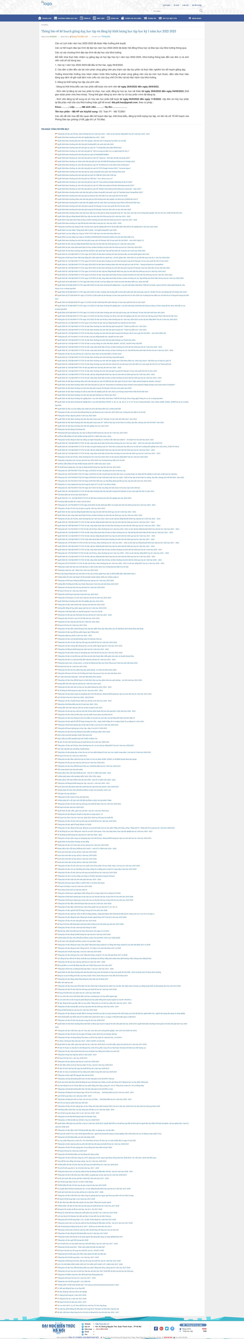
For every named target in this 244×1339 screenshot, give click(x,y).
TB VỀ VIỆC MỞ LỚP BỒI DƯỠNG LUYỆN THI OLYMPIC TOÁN (79, 941)
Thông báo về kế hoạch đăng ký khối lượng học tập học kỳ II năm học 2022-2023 (85, 581)
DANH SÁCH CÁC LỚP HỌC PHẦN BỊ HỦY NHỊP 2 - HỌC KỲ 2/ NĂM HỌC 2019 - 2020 (86, 849)
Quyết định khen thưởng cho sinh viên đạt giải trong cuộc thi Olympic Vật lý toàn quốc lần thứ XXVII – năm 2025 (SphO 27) (100, 241)
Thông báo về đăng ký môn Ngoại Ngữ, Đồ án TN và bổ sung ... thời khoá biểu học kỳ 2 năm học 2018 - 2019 (95, 1093)
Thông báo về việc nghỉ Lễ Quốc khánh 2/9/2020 (74, 825)
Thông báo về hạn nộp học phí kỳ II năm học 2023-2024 (76, 416)
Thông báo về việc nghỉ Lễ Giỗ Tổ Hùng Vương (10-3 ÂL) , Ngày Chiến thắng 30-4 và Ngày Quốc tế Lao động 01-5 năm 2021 (100, 721)
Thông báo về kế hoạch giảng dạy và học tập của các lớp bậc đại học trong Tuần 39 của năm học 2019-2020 (95, 897)
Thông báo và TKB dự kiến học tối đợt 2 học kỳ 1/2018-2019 (78, 1120)
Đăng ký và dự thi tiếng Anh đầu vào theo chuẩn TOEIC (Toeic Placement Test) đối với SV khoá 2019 (92, 976)
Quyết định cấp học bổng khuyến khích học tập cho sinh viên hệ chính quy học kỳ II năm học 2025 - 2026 (93, 216)
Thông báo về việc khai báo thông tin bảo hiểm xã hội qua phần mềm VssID (83, 732)
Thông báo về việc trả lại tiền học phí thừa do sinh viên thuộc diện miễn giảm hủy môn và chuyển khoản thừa (95, 656)
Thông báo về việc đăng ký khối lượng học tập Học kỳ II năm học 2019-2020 (84, 935)
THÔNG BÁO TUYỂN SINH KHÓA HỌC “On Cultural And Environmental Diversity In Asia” (88, 1285)
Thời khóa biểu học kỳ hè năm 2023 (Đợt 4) (72, 495)
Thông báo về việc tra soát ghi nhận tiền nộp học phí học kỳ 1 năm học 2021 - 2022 (86, 660)
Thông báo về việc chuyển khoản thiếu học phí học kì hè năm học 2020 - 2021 (84, 701)
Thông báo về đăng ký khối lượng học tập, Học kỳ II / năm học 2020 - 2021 (83, 783)
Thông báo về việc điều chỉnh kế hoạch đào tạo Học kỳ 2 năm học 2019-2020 (84, 904)
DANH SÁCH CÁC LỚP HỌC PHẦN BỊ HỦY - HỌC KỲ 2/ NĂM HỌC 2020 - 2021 (84, 773)
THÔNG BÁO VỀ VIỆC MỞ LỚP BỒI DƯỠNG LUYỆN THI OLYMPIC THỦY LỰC (84, 790)
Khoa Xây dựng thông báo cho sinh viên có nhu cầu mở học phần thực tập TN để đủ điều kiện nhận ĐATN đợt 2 (96, 574)
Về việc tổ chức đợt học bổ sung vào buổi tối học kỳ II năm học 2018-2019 (83, 1068)
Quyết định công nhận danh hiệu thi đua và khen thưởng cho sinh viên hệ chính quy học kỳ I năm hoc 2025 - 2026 (97, 220)
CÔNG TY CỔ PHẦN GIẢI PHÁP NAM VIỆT (83, 1337)
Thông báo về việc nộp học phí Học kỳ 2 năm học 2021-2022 (78, 622)
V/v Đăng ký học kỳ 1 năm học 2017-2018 (71, 1299)
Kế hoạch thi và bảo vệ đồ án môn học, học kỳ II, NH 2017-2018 (79, 1209)
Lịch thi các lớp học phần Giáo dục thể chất (72, 1103)
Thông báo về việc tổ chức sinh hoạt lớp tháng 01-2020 (76, 928)
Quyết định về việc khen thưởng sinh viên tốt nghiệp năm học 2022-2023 (83, 426)
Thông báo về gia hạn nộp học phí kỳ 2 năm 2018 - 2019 (76, 1055)
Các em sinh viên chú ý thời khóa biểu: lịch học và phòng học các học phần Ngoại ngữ (87, 996)
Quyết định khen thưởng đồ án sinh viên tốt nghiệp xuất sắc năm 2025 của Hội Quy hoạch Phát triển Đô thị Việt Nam (98, 203)
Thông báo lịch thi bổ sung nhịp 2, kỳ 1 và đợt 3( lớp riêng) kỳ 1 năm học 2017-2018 (86, 1220)
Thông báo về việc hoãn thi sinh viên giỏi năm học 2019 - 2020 (79, 880)
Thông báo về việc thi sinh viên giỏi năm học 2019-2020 (76, 921)
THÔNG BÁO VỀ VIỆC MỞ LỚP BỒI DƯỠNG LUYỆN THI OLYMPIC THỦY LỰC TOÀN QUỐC (88, 938)
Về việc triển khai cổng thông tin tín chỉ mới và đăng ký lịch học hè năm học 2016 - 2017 (88, 1312)
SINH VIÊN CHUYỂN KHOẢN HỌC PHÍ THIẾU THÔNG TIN (77, 739)
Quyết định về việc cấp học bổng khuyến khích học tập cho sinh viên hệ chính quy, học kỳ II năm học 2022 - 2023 (96, 512)
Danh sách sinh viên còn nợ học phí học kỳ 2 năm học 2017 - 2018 (80, 1192)
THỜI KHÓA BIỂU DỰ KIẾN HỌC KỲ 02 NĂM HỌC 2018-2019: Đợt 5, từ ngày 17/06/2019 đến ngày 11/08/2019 (96, 1017)
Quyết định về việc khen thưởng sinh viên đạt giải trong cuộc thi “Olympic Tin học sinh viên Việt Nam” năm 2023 (97, 419)
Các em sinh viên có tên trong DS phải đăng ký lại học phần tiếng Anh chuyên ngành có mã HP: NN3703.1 (94, 1000)
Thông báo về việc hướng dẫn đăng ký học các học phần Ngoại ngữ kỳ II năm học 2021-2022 (89, 646)
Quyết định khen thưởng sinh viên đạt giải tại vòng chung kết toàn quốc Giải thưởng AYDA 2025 (91, 172)
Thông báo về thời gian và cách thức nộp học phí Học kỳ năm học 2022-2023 (84, 598)
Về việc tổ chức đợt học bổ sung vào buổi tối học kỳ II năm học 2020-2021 (83, 742)
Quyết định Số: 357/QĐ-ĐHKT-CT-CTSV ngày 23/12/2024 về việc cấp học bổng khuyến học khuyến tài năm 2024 (96, 323)
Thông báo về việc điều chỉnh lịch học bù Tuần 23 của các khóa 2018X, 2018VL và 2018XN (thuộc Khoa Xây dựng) (97, 759)
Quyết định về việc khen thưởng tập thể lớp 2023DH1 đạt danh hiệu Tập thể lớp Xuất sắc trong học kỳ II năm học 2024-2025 (101, 251)
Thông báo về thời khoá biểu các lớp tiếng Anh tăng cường (78, 1154)
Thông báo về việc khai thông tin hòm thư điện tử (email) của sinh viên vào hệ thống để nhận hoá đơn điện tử (96, 718)
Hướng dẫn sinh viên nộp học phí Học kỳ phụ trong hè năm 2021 (79, 708)
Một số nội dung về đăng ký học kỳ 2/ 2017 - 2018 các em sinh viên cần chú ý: (84, 1227)
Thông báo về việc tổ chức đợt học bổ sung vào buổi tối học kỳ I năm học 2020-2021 (86, 821)
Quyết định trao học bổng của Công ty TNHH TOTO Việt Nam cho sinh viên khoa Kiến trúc (88, 234)
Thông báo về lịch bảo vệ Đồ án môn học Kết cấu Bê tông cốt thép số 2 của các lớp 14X (87, 1230)
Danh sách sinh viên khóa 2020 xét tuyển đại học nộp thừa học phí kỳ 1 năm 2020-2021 (88, 787)
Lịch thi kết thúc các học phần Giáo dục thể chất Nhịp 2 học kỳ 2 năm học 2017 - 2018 (87, 1244)
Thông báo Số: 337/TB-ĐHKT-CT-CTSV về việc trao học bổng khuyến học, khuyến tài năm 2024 (90, 337)
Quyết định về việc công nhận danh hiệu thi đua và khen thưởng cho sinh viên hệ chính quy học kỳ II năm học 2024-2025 (99, 247)
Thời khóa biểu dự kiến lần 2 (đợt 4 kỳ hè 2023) (73, 502)
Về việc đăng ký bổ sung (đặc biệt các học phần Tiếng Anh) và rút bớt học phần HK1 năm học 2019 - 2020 (94, 1003)
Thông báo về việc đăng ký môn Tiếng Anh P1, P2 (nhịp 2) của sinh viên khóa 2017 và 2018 (89, 948)
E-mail (176, 5)
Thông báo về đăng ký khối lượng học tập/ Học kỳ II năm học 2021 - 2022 (83, 649)
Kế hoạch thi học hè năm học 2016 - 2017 (71, 1302)
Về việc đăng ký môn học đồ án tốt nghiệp (72, 1292)
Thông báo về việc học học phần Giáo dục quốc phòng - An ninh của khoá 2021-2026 (86, 670)
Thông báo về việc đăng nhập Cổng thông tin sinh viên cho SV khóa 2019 (82, 979)
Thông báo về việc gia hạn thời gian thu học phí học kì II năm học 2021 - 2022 (84, 615)
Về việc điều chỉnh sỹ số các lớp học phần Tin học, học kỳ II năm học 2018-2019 (85, 1065)
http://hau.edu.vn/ (102, 1324)
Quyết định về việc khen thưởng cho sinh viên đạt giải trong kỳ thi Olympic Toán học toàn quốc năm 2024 (94, 388)
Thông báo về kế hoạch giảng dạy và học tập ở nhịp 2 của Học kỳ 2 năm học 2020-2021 (87, 725)
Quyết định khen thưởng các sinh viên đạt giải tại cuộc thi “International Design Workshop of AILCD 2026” (94, 182)
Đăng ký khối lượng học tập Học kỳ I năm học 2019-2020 (77, 1010)
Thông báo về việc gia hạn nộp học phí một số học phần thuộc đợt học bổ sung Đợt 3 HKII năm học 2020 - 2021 (96, 711)
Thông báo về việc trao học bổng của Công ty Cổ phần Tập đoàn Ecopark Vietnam (86, 876)
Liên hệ (185, 5)
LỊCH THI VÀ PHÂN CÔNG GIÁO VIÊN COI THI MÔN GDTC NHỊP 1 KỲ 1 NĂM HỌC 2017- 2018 (90, 1264)
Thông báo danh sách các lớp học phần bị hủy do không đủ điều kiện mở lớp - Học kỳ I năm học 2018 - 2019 (95, 1172)
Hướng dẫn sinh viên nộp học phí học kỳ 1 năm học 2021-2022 (79, 684)
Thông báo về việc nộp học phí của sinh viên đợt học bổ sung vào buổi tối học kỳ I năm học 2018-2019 (93, 1144)
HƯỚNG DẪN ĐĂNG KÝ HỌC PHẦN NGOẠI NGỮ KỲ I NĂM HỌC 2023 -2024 (83, 464)
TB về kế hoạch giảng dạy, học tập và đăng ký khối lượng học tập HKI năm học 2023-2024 (88, 467)
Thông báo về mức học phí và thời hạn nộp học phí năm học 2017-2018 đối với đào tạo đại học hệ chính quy (95, 1271)
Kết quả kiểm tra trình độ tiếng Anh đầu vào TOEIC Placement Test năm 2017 (84, 965)
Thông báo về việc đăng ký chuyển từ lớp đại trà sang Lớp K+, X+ (80, 814)
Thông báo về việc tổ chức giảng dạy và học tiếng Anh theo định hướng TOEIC (84, 1148)
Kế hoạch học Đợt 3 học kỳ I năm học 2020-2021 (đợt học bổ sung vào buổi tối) (85, 818)
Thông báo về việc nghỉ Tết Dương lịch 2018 (72, 1240)
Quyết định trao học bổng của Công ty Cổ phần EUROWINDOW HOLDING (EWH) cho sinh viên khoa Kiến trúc (95, 237)
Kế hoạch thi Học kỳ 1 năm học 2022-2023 (72, 591)
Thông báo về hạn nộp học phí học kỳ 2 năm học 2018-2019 (78, 1062)
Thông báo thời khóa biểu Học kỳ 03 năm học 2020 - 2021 (77, 704)
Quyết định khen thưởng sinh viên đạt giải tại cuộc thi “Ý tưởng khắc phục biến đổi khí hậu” (89, 148)
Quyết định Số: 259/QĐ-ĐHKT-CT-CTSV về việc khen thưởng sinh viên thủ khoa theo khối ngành (90, 357)
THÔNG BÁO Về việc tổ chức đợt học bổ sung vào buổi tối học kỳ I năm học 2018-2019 (87, 1165)
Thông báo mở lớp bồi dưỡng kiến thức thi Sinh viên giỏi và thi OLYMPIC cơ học (85, 1089)
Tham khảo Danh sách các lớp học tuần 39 (72, 890)
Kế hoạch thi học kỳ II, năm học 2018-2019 (72, 1058)
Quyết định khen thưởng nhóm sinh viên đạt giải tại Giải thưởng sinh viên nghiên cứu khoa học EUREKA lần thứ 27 (97, 199)
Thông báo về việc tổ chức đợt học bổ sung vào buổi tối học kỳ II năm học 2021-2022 (87, 642)
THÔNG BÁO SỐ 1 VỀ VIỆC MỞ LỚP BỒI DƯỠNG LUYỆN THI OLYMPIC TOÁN (84, 801)
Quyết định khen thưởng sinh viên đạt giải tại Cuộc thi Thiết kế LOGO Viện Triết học (86, 175)
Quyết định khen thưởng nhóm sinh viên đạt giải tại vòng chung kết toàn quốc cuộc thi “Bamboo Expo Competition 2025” (100, 192)
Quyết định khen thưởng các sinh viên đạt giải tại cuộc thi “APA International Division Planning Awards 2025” (95, 186)
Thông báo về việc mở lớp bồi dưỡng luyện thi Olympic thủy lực (79, 639)
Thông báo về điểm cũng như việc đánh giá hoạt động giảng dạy (80, 1275)
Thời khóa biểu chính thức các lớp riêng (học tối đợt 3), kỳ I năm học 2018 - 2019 (85, 1110)
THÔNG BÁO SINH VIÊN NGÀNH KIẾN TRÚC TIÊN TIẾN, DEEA (79, 776)
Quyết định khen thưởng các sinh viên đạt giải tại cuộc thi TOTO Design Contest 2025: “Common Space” (94, 168)
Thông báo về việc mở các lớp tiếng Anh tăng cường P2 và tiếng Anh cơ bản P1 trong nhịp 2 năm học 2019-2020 (96, 869)
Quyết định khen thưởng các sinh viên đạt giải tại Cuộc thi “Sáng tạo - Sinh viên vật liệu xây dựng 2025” (93, 158)
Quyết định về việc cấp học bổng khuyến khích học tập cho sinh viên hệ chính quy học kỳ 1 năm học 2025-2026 (96, 244)
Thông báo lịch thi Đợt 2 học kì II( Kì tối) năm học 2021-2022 (78, 618)
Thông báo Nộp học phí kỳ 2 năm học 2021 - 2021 (74, 636)
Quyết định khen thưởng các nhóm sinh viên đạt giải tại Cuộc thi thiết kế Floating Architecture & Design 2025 (96, 161)
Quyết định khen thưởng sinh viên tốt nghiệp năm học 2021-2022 (80, 601)
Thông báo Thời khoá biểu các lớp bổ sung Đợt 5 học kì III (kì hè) (79, 612)
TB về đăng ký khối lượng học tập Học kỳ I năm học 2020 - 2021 (79, 835)
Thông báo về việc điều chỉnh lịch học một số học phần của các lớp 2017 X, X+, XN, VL (87, 907)
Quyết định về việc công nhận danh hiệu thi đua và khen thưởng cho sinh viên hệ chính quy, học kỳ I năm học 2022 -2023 (99, 515)
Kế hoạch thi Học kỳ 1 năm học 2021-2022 (72, 667)
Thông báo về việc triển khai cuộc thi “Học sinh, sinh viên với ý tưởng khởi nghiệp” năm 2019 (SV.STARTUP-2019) (97, 1031)
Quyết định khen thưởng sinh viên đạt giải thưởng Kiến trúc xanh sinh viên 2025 (85, 144)
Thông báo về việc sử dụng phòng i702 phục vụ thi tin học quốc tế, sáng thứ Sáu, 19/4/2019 (89, 1038)
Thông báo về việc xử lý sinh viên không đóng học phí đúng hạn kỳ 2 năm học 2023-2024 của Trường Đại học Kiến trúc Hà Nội (101, 412)
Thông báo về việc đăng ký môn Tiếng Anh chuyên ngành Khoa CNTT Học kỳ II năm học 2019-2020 (91, 917)
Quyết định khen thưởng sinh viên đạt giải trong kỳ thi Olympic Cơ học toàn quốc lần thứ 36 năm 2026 (93, 206)
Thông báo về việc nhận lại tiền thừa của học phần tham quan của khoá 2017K (84, 715)
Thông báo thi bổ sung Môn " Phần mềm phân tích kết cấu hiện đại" (81, 1247)
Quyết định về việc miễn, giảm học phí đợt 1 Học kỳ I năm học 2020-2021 (83, 811)
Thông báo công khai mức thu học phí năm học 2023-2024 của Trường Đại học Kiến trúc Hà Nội (90, 460)
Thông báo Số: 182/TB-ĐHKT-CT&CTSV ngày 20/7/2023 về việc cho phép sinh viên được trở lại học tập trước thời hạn (98, 488)
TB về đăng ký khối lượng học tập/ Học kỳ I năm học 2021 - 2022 (80, 691)
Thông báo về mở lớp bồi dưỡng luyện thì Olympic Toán (76, 1117)
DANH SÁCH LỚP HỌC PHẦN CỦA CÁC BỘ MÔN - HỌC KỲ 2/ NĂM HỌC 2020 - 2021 (86, 780)
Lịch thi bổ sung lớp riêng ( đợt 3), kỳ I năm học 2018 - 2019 (78, 1113)
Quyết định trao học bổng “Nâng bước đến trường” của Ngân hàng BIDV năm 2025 (87, 230)
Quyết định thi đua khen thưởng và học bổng (73, 842)
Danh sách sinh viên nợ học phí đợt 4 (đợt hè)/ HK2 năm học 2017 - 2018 (83, 1178)
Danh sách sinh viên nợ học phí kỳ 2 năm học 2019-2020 (77, 852)
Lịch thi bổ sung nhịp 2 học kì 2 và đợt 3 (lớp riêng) (75, 1182)
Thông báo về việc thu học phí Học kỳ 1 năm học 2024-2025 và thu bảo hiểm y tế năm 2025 (89, 354)
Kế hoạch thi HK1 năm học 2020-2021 (70, 807)
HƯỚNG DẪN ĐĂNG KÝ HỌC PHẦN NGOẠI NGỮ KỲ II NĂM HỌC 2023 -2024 (84, 436)
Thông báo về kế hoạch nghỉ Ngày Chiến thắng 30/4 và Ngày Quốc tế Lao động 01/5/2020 (89, 893)
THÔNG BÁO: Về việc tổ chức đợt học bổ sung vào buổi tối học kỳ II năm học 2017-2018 (88, 1206)
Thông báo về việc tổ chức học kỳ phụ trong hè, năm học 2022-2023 (81, 508)
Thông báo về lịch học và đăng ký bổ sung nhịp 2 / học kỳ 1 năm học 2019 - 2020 (85, 969)
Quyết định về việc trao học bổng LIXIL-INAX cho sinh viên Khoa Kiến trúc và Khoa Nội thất (89, 409)
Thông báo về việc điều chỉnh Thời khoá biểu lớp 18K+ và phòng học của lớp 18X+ (86, 1130)
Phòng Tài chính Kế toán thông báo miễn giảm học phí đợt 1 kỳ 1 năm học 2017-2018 (87, 1213)
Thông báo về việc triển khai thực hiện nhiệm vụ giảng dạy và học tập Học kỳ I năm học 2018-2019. (92, 1175)
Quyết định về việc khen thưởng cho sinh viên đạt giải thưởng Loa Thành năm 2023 (86, 395)
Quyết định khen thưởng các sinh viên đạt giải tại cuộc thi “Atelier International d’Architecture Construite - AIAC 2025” (99, 189)
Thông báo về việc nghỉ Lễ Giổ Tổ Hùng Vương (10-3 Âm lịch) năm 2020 (82, 910)
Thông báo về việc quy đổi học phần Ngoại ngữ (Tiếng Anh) (78, 632)
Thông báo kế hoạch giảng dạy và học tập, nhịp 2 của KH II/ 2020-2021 (82, 728)
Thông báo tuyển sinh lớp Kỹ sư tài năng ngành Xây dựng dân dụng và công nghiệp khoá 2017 (90, 1237)
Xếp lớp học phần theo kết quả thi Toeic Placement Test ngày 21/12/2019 (83, 931)
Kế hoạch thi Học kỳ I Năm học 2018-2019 (72, 1151)
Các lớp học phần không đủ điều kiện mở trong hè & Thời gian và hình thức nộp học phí (88, 1309)
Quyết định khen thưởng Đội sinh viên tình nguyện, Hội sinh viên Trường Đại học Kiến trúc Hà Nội (91, 141)
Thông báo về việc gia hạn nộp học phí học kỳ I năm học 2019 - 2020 (81, 962)
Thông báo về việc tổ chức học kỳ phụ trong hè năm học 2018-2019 (81, 1020)
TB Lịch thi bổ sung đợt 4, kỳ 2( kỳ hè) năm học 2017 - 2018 (78, 1168)
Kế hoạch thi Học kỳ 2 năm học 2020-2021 (72, 756)
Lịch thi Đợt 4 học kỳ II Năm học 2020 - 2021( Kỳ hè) (75, 697)
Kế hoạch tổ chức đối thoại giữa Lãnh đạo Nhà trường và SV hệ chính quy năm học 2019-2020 (90, 924)
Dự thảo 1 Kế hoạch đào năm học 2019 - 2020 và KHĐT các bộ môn (81, 1041)
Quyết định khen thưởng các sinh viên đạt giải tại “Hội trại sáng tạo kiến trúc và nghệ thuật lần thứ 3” (93, 151)
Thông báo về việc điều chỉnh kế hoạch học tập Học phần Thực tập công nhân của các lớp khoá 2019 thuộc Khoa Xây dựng (100, 629)
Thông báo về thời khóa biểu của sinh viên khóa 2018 (76, 1137)
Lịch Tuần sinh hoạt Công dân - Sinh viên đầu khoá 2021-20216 (79, 677)
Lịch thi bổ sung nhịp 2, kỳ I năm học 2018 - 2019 (74, 1096)
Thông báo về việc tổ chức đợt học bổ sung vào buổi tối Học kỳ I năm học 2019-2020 (87, 989)
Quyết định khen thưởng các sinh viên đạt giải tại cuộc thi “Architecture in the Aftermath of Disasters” (93, 165)
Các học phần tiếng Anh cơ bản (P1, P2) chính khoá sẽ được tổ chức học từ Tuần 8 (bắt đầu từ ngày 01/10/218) (96, 1141)
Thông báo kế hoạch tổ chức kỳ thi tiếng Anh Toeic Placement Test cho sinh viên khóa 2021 (89, 673)
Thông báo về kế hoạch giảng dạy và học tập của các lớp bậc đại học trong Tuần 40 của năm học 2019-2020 (95, 900)
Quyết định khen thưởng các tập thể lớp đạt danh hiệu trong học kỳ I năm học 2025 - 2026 (89, 223)
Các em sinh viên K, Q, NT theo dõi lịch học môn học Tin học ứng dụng (81, 1306)
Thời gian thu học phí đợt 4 (67, 794)
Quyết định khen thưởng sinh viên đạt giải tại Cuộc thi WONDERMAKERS (83, 155)
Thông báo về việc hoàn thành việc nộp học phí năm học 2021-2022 (81, 605)
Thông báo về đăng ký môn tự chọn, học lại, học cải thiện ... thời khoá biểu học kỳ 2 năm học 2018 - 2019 (94, 1099)
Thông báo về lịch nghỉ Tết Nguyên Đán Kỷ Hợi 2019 (75, 1075)
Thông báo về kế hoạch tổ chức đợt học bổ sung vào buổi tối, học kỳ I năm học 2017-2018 (88, 1261)
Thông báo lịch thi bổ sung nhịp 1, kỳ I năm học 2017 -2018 (78, 1257)
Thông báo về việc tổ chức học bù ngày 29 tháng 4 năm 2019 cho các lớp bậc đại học (87, 1034)
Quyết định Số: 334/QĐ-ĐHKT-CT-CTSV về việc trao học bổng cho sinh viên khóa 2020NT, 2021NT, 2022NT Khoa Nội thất (99, 344)
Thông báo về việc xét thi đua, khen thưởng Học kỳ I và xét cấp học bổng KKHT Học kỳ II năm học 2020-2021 (95, 746)
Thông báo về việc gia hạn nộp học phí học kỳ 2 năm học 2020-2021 (81, 763)
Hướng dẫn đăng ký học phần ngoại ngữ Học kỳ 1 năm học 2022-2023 (81, 608)
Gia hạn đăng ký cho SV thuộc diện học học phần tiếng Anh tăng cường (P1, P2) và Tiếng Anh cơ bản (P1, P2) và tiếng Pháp (100, 1086)
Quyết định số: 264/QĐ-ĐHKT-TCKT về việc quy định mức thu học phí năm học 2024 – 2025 (89, 368)
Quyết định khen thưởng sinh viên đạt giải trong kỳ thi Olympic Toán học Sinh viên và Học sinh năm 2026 (94, 210)
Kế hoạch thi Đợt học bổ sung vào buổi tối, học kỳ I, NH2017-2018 (80, 1251)
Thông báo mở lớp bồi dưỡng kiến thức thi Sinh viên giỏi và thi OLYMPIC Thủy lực (85, 1079)
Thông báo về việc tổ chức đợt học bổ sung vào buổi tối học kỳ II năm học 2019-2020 (87, 873)
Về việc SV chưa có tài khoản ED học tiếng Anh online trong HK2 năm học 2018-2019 (87, 1072)
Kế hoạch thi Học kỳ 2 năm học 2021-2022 (72, 625)
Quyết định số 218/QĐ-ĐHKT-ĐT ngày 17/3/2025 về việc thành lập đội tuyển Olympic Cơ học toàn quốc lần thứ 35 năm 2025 (101, 302)
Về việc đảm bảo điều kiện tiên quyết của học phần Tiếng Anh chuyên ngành (84, 1202)
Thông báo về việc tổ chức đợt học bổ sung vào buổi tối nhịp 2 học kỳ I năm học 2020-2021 (89, 804)
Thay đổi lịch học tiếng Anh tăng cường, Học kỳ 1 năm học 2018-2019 (81, 1161)
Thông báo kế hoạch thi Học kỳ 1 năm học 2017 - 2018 (76, 1278)
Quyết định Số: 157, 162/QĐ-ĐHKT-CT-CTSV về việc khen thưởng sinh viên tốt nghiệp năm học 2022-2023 (94, 498)
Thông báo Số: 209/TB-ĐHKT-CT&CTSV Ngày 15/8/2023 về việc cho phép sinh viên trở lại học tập (91, 471)
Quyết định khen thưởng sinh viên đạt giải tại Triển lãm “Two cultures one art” (85, 179)
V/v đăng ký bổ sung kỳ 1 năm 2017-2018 (71, 1295)
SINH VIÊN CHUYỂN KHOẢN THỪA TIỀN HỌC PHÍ (74, 735)
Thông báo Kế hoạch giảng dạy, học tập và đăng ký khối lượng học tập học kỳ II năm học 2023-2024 (92, 433)
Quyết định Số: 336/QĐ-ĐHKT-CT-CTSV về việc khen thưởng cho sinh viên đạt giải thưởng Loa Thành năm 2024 (96, 340)
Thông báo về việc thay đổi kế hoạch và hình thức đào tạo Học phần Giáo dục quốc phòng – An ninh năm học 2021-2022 (99, 680)
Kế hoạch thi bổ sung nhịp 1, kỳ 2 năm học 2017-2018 (76, 1199)
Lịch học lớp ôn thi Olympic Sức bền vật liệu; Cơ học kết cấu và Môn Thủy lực (84, 1216)
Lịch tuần (166, 5)
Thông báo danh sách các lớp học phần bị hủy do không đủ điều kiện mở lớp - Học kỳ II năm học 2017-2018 (95, 1223)
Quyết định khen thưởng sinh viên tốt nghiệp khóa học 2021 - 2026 (80, 137)
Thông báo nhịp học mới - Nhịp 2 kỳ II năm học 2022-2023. (77, 570)
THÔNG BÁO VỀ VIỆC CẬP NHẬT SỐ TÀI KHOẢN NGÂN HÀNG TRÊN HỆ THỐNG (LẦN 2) (87, 577)
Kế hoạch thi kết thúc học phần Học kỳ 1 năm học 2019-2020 (78, 993)
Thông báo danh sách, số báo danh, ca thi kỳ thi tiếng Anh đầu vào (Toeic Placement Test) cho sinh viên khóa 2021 (97, 663)
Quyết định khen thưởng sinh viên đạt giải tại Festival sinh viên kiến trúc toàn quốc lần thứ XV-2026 (92, 196)
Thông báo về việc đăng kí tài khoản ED (71, 429)
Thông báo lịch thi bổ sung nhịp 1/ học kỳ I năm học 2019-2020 (79, 952)
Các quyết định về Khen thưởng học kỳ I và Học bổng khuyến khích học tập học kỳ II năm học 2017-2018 (93, 1189)
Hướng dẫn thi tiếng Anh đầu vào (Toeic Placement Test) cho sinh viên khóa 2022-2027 (88, 584)
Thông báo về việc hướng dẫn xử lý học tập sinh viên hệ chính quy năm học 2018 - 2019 (88, 1007)
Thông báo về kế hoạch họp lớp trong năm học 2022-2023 (77, 594)
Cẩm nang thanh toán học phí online (70, 770)
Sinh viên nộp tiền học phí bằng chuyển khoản (73, 749)
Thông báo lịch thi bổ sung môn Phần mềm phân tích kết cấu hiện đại (81, 1254)
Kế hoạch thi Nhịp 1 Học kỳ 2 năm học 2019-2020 (74, 886)
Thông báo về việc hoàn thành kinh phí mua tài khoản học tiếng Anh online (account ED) (88, 1051)
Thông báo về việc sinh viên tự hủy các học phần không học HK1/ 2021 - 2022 (84, 687)
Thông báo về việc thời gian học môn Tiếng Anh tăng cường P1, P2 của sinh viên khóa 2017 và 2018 (92, 955)
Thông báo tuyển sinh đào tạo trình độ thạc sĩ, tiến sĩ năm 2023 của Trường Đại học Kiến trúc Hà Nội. (93, 567)
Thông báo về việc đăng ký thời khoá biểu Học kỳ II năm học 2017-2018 (82, 1233)
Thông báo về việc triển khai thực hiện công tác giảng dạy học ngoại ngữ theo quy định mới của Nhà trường (95, 1196)
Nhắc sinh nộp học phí (65, 983)
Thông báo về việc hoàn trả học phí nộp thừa (73, 797)
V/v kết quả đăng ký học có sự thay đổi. (71, 1288)
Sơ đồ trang (196, 5)
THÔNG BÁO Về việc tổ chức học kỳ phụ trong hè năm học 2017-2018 (81, 1185)
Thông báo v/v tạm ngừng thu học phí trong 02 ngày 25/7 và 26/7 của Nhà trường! (86, 484)
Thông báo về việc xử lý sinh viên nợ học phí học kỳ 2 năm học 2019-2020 (83, 845)
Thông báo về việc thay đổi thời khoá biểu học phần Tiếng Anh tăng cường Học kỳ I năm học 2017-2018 (93, 1268)
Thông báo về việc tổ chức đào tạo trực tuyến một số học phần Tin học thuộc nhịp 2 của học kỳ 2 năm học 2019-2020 (98, 866)
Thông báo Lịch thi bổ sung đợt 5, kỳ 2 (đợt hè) (73, 1282)
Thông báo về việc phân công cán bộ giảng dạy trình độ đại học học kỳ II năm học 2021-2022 (90, 653)
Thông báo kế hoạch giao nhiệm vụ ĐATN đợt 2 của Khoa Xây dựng (80, 883)
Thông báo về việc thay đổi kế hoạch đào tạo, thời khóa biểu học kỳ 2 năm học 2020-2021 (89, 766)
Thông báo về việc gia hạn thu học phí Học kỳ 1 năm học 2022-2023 (81, 588)
